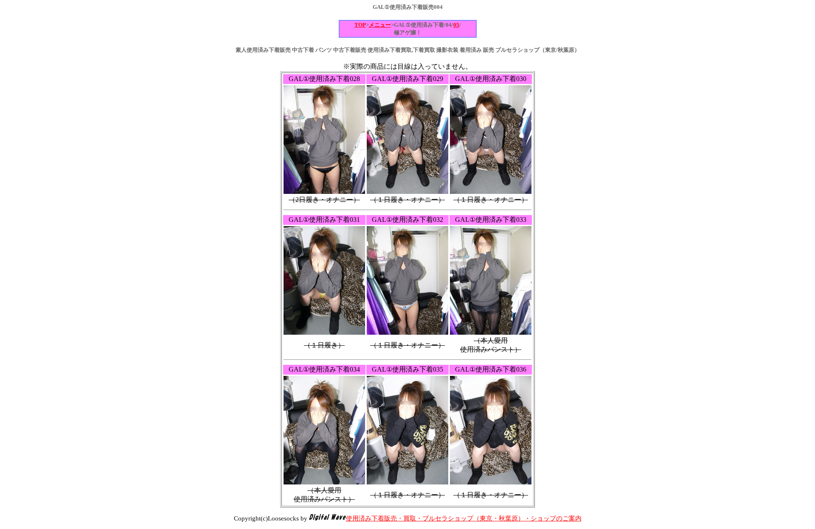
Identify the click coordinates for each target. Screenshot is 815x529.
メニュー (380, 25)
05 (456, 25)
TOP (360, 25)
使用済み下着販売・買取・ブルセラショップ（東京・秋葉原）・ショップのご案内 (464, 518)
